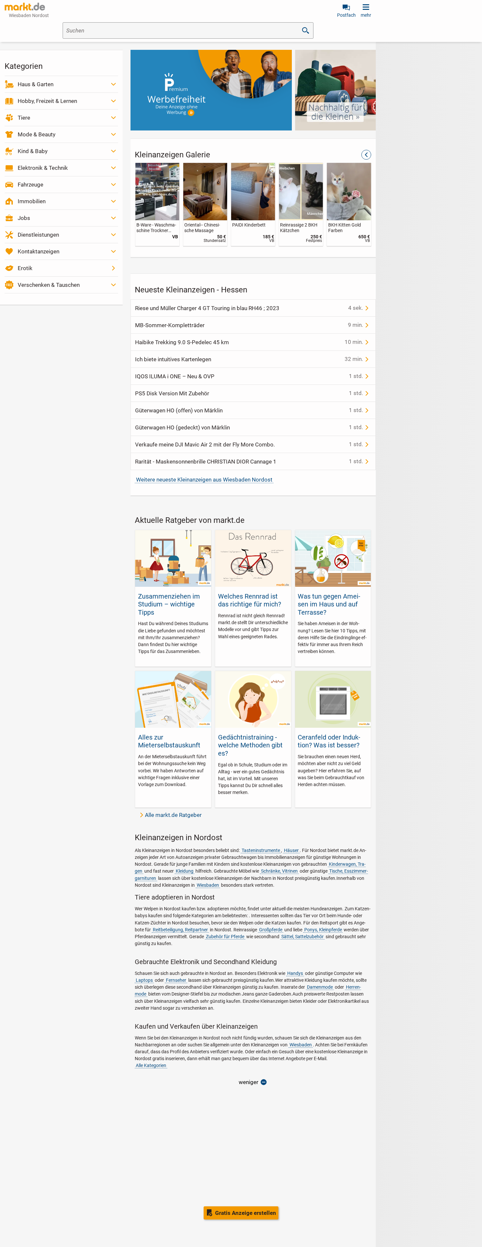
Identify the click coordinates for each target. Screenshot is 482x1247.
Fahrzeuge (30, 184)
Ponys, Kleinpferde (323, 929)
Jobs (24, 218)
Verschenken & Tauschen (49, 285)
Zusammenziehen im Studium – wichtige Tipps (169, 604)
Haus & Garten (35, 84)
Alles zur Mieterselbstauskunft (169, 741)
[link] (157, 204)
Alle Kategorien (151, 1065)
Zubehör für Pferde (225, 936)
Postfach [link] (346, 15)
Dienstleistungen (38, 234)
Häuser (291, 850)
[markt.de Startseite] (25, 6)
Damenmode (320, 987)
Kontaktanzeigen (38, 251)
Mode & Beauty (36, 134)
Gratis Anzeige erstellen (245, 1213)
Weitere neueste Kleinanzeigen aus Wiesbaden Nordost (204, 479)
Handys (295, 973)
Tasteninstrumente (261, 850)
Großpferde (270, 929)
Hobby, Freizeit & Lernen (47, 101)
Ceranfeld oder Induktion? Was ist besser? (329, 741)
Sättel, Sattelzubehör (302, 936)
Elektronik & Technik (43, 168)
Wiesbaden (208, 885)
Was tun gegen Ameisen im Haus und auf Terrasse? (329, 604)
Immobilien (32, 201)
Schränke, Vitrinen (279, 871)
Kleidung (184, 871)
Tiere (24, 117)
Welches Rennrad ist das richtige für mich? (249, 600)
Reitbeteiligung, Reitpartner (180, 929)
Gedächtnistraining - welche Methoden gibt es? (250, 745)
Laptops (144, 980)
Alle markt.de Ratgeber (173, 815)
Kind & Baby (33, 151)
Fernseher (176, 980)
